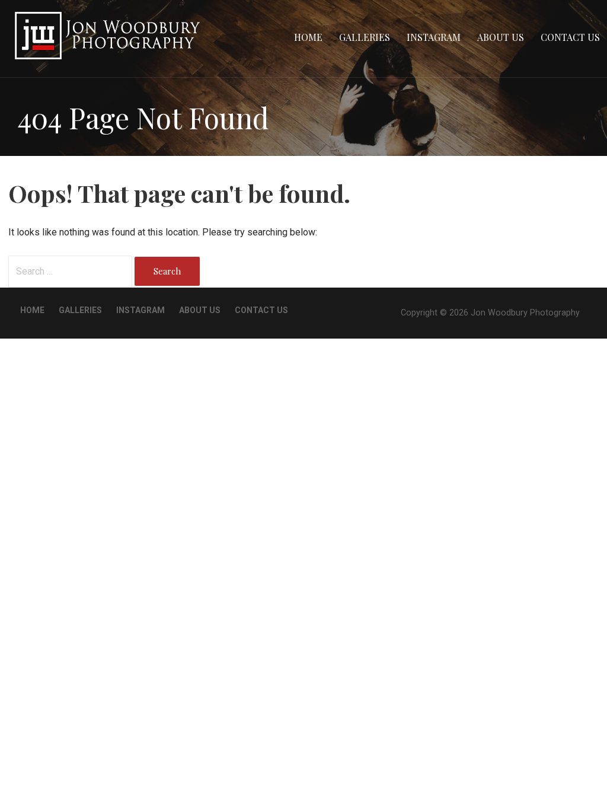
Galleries (364, 37)
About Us (500, 37)
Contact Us (570, 37)
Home (308, 37)
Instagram (434, 37)
